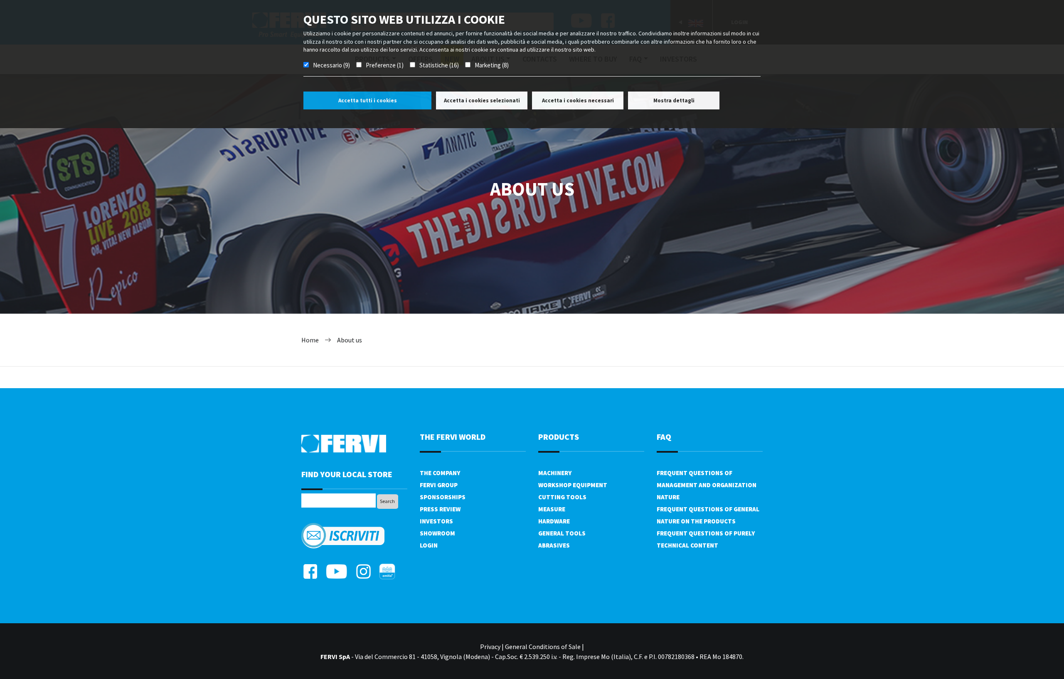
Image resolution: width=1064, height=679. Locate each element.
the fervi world (452, 436)
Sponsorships (443, 497)
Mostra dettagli (674, 100)
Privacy (490, 646)
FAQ (664, 436)
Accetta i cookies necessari (578, 100)
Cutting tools (562, 497)
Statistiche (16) (439, 65)
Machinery (554, 473)
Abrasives (554, 545)
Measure (551, 509)
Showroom (437, 533)
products (558, 436)
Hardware (554, 521)
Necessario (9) (331, 65)
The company (440, 473)
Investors (436, 521)
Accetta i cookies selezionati (482, 100)
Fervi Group (439, 485)
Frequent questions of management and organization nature (706, 485)
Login (429, 545)
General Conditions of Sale (543, 646)
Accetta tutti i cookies (367, 100)
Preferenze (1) (385, 65)
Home (310, 340)
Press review (440, 509)
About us (349, 340)
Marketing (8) (492, 65)
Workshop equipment (572, 485)
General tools (562, 533)
